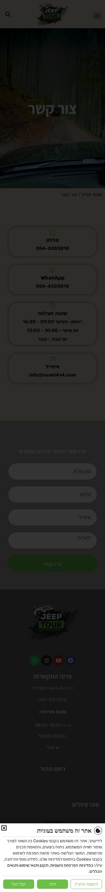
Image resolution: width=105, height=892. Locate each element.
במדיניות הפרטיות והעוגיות (71, 865)
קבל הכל (19, 884)
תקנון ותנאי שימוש (33, 865)
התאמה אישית (86, 884)
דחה (52, 884)
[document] (52, 446)
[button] (4, 828)
